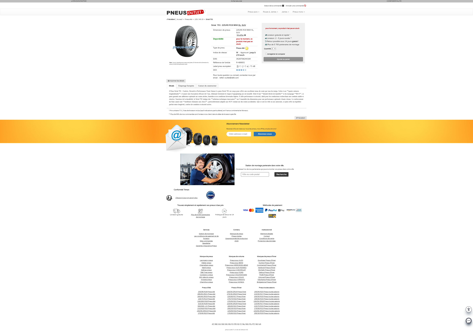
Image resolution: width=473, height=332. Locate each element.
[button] (469, 309)
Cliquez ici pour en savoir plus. (186, 198)
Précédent (171, 19)
